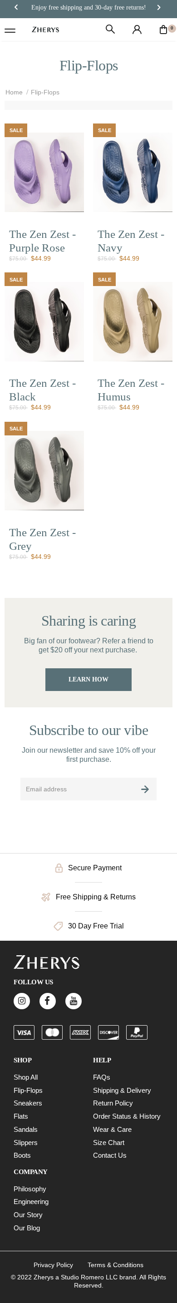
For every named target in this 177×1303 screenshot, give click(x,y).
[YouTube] (73, 1001)
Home (14, 92)
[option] (88, 7)
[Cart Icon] (163, 29)
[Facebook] (47, 1001)
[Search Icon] (110, 29)
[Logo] (45, 29)
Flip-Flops (45, 92)
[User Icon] (137, 29)
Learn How (88, 679)
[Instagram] (22, 1001)
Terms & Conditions (115, 1264)
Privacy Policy (53, 1264)
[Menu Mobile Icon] (10, 29)
